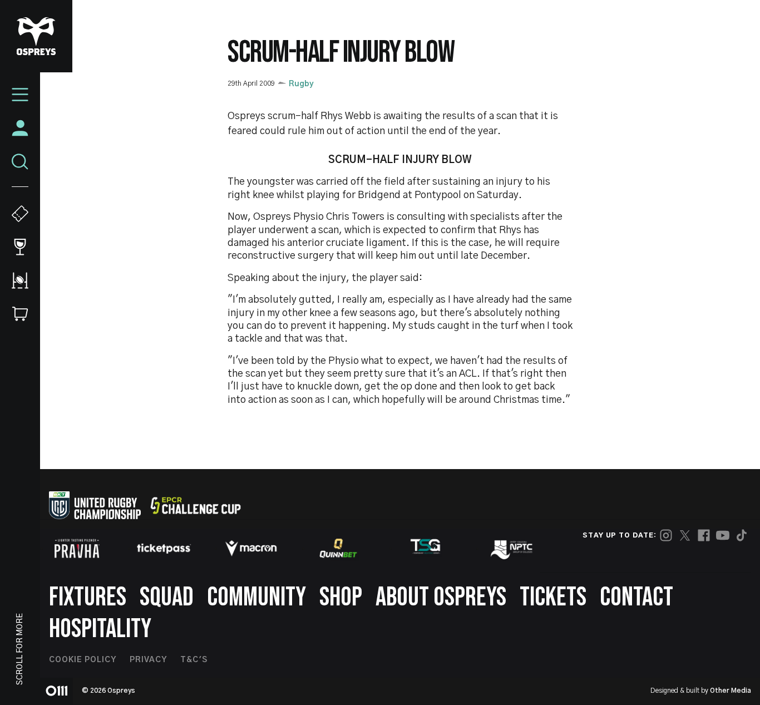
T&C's (194, 660)
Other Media (730, 690)
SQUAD (167, 597)
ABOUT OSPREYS (441, 597)
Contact (636, 597)
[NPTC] (512, 548)
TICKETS (553, 597)
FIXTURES (87, 597)
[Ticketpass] (164, 548)
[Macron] (251, 548)
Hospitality (100, 629)
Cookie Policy (82, 660)
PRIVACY (148, 660)
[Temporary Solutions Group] (425, 548)
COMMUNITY (256, 597)
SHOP (340, 597)
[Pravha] (77, 548)
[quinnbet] (338, 548)
